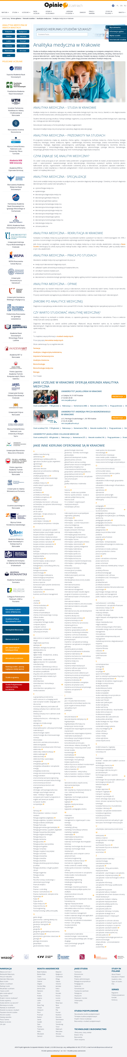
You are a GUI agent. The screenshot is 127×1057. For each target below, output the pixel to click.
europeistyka (37, 804)
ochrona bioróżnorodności (105, 468)
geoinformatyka (38, 934)
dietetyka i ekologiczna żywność (44, 648)
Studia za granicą (12, 677)
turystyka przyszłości (103, 815)
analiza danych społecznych (43, 485)
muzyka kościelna (71, 925)
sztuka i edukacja (102, 733)
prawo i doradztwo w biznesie (106, 558)
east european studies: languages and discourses (46, 703)
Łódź (8, 55)
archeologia (37, 488)
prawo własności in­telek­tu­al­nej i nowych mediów (110, 566)
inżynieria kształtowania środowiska (77, 651)
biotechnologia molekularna (43, 575)
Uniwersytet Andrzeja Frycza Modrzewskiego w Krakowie (85, 413)
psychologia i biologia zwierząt (106, 592)
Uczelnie (25, 12)
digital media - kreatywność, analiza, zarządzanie (45, 656)
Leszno (58, 998)
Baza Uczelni (4, 981)
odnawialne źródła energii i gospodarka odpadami (109, 481)
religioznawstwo (101, 624)
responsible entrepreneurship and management (108, 637)
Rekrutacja (66, 406)
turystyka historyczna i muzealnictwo (108, 806)
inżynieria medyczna (72, 661)
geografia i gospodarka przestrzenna (46, 931)
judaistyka (68, 710)
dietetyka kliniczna (39, 650)
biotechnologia (38, 573)
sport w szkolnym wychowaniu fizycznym (110, 676)
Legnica (39, 998)
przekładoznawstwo (103, 585)
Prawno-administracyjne (82, 979)
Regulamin (115, 993)
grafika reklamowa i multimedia (75, 483)
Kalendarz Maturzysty (7, 979)
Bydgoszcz (23, 31)
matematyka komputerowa (74, 837)
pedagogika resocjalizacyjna (105, 513)
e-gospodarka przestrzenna (43, 697)
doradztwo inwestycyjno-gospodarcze (46, 669)
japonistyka (68, 698)
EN (121, 6)
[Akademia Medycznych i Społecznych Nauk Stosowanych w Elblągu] (63, 956)
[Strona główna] (63, 5)
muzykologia (69, 927)
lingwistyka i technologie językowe (76, 797)
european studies (39, 802)
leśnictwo (68, 787)
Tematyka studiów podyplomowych (85, 1016)
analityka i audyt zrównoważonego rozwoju (45, 479)
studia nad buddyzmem (104, 698)
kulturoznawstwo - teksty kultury (76, 771)
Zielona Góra (60, 1036)
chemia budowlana (40, 605)
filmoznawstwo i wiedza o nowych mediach (45, 814)
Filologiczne (78, 993)
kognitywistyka (70, 721)
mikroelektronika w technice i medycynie (78, 908)
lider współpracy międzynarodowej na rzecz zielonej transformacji (78, 791)
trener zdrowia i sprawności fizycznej (109, 801)
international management (74, 589)
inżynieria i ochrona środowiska (76, 635)
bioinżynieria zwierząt (40, 563)
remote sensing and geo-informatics (108, 627)
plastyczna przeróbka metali (105, 532)
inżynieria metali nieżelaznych (75, 666)
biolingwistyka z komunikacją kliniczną (46, 565)
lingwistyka (68, 795)
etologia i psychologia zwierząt (44, 792)
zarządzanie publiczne (103, 909)
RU (125, 6)
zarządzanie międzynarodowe (106, 901)
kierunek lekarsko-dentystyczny (75, 719)
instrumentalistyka (71, 573)
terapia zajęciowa (102, 789)
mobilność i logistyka (72, 911)
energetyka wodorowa (41, 771)
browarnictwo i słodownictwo (43, 589)
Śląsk (38, 1024)
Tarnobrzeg (59, 1024)
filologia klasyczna (39, 837)
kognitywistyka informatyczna (75, 724)
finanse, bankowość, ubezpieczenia (45, 894)
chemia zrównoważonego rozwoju (45, 615)
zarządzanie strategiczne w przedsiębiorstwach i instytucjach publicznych (107, 915)
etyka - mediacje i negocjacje (43, 795)
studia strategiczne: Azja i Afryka (107, 721)
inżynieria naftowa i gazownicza (76, 668)
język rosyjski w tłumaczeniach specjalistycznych (75, 706)
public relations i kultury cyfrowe (107, 596)
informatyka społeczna (73, 554)
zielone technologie (102, 940)
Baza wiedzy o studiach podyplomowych (87, 1021)
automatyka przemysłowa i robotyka (46, 523)
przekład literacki (101, 582)
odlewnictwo (100, 478)
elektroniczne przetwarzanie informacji (47, 747)
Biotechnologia (39, 364)
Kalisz (57, 988)
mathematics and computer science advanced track (77, 854)
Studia (14, 12)
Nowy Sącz (59, 1003)
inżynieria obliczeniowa (73, 670)
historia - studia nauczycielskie (75, 492)
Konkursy (114, 1000)
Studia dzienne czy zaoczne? (9, 1003)
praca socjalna (101, 554)
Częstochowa (41, 979)
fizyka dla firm (38, 901)
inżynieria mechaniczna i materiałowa (78, 656)
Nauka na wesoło (5, 1022)
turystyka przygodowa (103, 813)
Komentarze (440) (80, 406)
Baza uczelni (36, 12)
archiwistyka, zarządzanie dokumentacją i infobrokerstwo (47, 505)
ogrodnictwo (100, 490)
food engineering (39, 908)
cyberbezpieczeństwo (41, 629)
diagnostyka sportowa (41, 643)
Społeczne (77, 986)
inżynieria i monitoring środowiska (76, 632)
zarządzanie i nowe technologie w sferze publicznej (110, 879)
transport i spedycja (103, 794)
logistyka (68, 802)
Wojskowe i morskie (80, 998)
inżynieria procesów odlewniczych (76, 673)
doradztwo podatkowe (41, 671)
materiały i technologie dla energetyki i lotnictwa (78, 843)
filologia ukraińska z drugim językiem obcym (45, 869)
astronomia (37, 516)
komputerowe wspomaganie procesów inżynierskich (78, 730)
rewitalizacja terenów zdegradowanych (109, 641)
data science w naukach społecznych (46, 638)
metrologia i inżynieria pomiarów (76, 887)
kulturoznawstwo (71, 769)
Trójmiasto (40, 1029)
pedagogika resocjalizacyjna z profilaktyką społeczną (110, 516)
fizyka (35, 899)
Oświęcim (40, 1010)
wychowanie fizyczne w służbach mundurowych (107, 848)
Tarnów (39, 1027)
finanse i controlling (40, 889)
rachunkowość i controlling (105, 603)
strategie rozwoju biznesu (105, 683)
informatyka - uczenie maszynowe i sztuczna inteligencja (77, 524)
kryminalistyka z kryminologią (74, 757)
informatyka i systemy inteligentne (76, 546)
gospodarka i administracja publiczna (77, 472)
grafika (67, 481)
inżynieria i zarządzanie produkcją (76, 642)
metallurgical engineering (73, 882)
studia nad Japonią (102, 705)
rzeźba (98, 658)
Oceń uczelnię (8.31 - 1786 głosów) (46, 406)
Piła (57, 1010)
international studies (72, 613)
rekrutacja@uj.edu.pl (68, 400)
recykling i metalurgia (103, 615)
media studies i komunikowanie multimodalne (75, 876)
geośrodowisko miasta (41, 946)
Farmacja (36, 348)
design (35, 640)
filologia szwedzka (39, 858)
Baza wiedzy (78, 1037)
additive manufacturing (41, 454)
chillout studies (38, 617)
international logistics (72, 587)
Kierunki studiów (69, 12)
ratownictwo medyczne (104, 608)
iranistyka (68, 692)
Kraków (39, 996)
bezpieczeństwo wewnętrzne (43, 544)
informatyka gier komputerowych (76, 537)
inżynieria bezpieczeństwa (74, 618)
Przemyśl (40, 1015)
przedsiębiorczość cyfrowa (105, 575)
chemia (35, 603)
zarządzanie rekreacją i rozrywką (107, 911)
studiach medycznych (65, 336)
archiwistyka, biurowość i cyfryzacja (45, 502)
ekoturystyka (37, 740)
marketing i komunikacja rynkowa (76, 830)
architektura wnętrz (40, 499)
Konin (39, 993)
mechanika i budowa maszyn (75, 861)
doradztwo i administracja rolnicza (45, 667)
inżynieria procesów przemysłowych (77, 675)
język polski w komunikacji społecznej (77, 703)
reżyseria (99, 643)
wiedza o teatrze (102, 838)
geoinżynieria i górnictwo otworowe (45, 936)
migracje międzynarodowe (74, 903)
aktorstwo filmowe (39, 468)
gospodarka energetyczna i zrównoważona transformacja (75, 468)
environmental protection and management (43, 786)
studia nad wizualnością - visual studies (109, 709)
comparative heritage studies (43, 622)
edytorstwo (37, 721)
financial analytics (39, 884)
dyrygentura (37, 678)
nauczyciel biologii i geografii (74, 943)
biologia (36, 568)
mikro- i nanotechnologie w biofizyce (77, 906)
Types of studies (117, 981)
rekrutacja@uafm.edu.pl (70, 423)
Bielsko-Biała (41, 974)
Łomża (58, 1000)
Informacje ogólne (117, 31)
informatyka (69, 518)
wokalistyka (100, 843)
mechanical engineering (73, 858)
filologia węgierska (39, 873)
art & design (37, 509)
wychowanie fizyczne (103, 845)
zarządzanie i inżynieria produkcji (107, 875)
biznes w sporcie (39, 582)
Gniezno (58, 984)
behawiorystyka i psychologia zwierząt (46, 532)
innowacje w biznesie (72, 568)
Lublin (8, 41)
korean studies (70, 750)
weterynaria (100, 835)
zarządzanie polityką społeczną (106, 904)
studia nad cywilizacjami (104, 702)
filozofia (36, 877)
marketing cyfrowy (71, 827)
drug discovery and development (44, 674)
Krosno (58, 996)
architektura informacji (41, 495)
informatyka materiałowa (73, 549)
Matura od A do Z (12, 639)
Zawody (83, 12)
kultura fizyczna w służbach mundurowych (79, 764)
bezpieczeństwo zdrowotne (43, 546)
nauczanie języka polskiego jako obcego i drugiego (79, 940)
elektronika (37, 749)
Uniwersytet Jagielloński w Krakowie (81, 391)
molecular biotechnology (73, 918)
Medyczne (77, 977)
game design (37, 917)
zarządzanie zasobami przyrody (107, 930)
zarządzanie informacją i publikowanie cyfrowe (109, 886)
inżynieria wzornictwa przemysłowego (78, 687)
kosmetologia (69, 752)
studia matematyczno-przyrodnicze (108, 695)
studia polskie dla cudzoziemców (107, 717)
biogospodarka (38, 556)
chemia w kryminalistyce (41, 612)
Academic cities (117, 979)
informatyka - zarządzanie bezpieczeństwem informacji (75, 528)
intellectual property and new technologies (75, 576)
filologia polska (38, 842)
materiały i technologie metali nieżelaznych (75, 850)
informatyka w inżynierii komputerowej (78, 561)
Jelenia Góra (41, 988)
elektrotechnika (38, 756)
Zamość (39, 1036)
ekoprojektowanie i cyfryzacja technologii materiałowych (47, 729)
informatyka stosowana (73, 556)
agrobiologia (37, 464)
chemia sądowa (38, 610)
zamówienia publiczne (103, 863)
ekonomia (36, 725)
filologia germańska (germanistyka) (45, 827)
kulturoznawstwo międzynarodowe (77, 776)
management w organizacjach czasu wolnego (77, 821)
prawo (98, 556)
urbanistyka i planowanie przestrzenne (109, 829)
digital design (37, 652)
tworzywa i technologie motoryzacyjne (109, 822)
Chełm (39, 977)
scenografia (100, 667)
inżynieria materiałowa (72, 654)
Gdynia (58, 981)
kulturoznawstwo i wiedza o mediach (77, 774)
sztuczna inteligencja (103, 729)
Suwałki (39, 1022)
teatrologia (99, 758)
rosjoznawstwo (101, 653)
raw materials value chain (105, 610)
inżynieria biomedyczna (73, 620)
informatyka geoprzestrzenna (75, 535)
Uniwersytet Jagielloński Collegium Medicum (56, 434)
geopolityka (37, 943)
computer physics (39, 624)
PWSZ (76, 1003)
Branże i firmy (78, 1035)
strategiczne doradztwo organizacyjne (109, 681)
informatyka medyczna (72, 551)
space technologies (102, 674)
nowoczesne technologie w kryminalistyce (110, 462)
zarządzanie (100, 866)
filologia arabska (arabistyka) (43, 822)
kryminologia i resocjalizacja (74, 760)
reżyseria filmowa (102, 648)
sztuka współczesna (103, 740)
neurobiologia (100, 452)
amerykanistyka (38, 473)
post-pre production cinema (105, 551)
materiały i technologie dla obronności (78, 846)
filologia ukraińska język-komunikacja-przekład (46, 864)
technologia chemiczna (104, 765)
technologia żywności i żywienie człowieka (107, 776)
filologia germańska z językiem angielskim (47, 830)
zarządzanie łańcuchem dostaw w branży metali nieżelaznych (110, 895)
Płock (39, 1012)
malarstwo (68, 815)
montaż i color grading (72, 923)
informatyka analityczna (73, 532)
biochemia (37, 549)
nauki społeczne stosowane (105, 450)
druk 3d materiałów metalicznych (44, 676)
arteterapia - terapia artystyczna (44, 514)
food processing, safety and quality (45, 911)
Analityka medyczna (44, 18)
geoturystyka (69, 455)
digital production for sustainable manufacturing (44, 663)
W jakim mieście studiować (83, 1019)
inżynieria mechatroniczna (74, 658)
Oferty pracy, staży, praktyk (82, 1032)
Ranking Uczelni (5, 986)
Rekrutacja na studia (6, 1005)
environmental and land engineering (45, 778)
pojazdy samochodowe (104, 537)
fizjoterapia (37, 896)
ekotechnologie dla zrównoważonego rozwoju (46, 736)
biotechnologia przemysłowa (43, 577)
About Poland (116, 974)
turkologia (99, 803)
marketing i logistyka (71, 832)
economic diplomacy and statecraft (45, 706)
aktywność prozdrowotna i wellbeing (46, 471)
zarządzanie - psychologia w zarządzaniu (110, 873)
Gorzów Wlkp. (41, 986)
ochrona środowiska (103, 476)
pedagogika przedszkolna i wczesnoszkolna (105, 509)
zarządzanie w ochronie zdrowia (107, 920)
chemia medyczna (39, 608)
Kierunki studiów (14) (96, 437)
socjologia (99, 671)
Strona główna (16, 18)
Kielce (57, 991)
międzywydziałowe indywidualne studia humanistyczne (78, 900)
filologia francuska (39, 825)
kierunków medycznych (54, 340)
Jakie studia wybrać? (6, 993)
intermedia (68, 582)
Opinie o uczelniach (50, 12)
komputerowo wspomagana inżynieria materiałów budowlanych (78, 734)
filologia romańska (39, 849)
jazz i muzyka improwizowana (75, 701)
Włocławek (40, 1034)
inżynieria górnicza (71, 625)
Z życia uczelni (4, 991)
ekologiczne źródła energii (42, 723)
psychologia (100, 589)
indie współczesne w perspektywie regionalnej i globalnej (77, 514)
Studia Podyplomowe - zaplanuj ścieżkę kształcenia (14, 686)
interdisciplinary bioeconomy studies (77, 580)
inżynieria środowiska (72, 680)
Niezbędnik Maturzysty (14, 630)
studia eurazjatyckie (103, 690)
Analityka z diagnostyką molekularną (47, 352)
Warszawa (9, 51)
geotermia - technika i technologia (76, 452)
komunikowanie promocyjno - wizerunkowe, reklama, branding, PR (77, 744)
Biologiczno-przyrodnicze (82, 981)
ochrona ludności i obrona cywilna (108, 473)
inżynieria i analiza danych (74, 627)
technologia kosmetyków (104, 768)
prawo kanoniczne (102, 561)
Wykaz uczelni (115, 35)
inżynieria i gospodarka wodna (75, 630)
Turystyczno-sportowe (81, 991)
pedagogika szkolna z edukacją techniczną (110, 525)
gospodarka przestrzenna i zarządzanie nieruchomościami (78, 477)
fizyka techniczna (39, 906)
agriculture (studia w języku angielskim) (46, 461)
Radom (39, 1017)
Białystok (8, 31)
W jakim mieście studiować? (9, 998)
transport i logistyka (102, 791)
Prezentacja (117, 396)
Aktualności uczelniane (14, 658)
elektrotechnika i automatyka (43, 759)
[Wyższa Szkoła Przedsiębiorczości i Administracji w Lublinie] (100, 956)
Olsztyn (39, 1008)
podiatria (99, 535)
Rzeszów (8, 46)
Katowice (23, 36)
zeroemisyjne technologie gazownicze (109, 937)
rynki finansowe (101, 655)
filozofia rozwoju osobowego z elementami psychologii (44, 881)
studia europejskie (102, 693)
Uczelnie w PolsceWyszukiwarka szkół (13, 620)
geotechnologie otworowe (74, 450)
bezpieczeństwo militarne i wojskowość (47, 539)
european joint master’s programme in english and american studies (46, 798)
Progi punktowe (116, 406)
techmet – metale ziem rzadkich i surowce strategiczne (110, 762)
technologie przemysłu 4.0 (105, 782)
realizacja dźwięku (102, 612)
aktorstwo (36, 466)
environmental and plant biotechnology (47, 780)
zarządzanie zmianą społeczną (106, 932)
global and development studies (76, 457)
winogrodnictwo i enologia (105, 840)
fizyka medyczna (39, 903)
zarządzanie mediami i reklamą (106, 899)
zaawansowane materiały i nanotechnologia (105, 860)
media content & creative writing (76, 865)
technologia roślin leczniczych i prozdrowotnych (106, 771)
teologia (98, 787)
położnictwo (100, 546)
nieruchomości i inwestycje (105, 455)
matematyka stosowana (73, 839)
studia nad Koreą (102, 707)
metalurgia (68, 884)
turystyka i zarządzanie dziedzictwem (109, 811)
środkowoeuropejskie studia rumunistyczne (106, 750)
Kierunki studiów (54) (98, 428)
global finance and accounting (75, 462)
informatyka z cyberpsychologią (76, 563)
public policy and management (106, 594)
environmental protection (42, 783)
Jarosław (58, 986)
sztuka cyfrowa (101, 731)
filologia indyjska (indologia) (42, 834)
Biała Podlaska (42, 972)
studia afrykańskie (102, 686)
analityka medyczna (40, 483)
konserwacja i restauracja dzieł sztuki (78, 748)
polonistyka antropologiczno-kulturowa (109, 544)
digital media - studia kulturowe (44, 659)
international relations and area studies (78, 604)
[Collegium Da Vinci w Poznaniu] (26, 956)
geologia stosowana (40, 941)
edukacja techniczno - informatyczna (46, 718)
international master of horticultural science (77, 597)
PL (118, 6)
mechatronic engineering (73, 863)
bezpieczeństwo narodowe (43, 542)
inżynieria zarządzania (72, 689)
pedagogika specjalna (103, 520)
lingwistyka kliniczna (71, 799)
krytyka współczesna (72, 762)
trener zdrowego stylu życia (105, 799)
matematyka (69, 834)
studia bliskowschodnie (104, 688)
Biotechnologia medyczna (43, 368)
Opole (58, 1008)
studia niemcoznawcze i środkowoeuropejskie (104, 713)
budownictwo (38, 592)
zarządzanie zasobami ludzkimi (106, 928)
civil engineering (38, 620)
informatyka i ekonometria (74, 544)
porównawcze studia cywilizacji (107, 549)
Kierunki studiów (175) (98, 406)
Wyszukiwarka (115, 27)
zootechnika (100, 947)
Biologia (36, 372)
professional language (103, 573)
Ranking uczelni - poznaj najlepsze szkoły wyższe (15, 668)
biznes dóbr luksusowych (42, 580)
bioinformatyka (38, 558)
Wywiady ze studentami (7, 1008)
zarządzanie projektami (104, 906)
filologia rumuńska (39, 853)
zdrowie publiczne (102, 935)
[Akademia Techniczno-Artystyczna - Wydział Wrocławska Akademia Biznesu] (82, 956)
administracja (38, 457)
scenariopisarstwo (102, 664)
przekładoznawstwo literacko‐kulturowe (110, 587)
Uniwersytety (78, 1000)
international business (72, 585)
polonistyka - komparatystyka (106, 542)
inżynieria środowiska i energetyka (76, 682)
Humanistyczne (79, 988)
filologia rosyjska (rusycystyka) (43, 851)
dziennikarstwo (38, 681)
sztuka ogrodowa (102, 738)
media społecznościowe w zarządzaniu (78, 873)
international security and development (78, 611)
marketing (68, 825)
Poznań (23, 41)
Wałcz (39, 1031)
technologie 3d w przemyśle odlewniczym (110, 780)
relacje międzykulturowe (104, 622)
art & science (38, 511)
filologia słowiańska (40, 856)
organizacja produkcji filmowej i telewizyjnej (106, 498)
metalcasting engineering (73, 880)
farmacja (36, 811)
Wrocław (23, 51)
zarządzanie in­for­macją (104, 882)
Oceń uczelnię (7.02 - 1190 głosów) (46, 428)
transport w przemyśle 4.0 (105, 796)
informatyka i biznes (71, 539)
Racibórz (58, 1015)
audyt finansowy (39, 519)
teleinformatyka (101, 784)
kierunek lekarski (70, 717)
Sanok (39, 1019)
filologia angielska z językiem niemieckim (47, 820)
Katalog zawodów (5, 1017)
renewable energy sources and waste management (109, 630)
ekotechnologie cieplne (41, 733)
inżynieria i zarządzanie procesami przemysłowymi (77, 638)
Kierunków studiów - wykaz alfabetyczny (13, 610)
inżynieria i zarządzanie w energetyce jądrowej (77, 645)
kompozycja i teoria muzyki (74, 726)
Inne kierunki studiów (118, 40)
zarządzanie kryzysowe (104, 889)
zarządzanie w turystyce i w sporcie (108, 925)
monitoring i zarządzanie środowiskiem (78, 920)
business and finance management (45, 594)
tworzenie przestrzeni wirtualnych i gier (109, 820)
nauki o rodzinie (70, 946)
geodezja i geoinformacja (42, 922)
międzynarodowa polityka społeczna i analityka (78, 890)
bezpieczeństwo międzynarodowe (45, 537)
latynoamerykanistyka (72, 785)
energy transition (39, 776)
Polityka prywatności (118, 995)
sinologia (99, 669)
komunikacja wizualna (72, 740)
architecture (37, 490)
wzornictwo (100, 852)
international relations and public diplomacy (76, 607)
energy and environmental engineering (46, 773)
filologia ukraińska (39, 861)
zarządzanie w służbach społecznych (109, 923)
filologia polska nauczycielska (43, 844)
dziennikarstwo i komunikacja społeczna (43, 684)
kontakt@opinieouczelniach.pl (101, 1047)
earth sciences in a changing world (45, 699)
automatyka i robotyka (41, 521)
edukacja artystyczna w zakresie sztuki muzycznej (46, 715)
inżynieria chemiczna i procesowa (76, 623)
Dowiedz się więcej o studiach (9, 1010)
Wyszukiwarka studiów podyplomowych (87, 1014)
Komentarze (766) (80, 428)
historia (67, 490)
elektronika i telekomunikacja (43, 752)
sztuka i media (101, 736)
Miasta (121, 12)
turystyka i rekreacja (103, 808)
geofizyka (36, 927)
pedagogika (100, 506)
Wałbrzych (59, 1029)
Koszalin (58, 993)
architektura (37, 492)
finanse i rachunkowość (41, 892)
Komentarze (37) (79, 437)
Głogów (39, 984)
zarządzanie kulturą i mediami (106, 892)
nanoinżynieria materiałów (74, 934)
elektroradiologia (39, 754)
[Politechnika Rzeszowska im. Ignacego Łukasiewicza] (45, 956)
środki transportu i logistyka (105, 747)
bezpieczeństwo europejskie (43, 535)
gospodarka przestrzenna (74, 474)
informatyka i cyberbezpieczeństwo (77, 542)
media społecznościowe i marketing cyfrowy (77, 869)
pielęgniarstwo (101, 530)
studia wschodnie (102, 724)
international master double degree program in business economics (77, 593)
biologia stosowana (40, 570)
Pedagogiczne (78, 984)
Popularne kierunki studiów (8, 1012)
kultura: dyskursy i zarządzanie (75, 767)
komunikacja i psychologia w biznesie (77, 738)
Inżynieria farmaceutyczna (43, 356)
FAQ (113, 984)
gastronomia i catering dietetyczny (45, 919)
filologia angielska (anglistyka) (43, 818)
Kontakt (114, 997)
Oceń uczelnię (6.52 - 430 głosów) (46, 437)
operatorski (100, 492)
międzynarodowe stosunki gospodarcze (74, 895)
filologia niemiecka (39, 839)
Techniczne (77, 972)
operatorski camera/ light (104, 495)
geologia (36, 939)
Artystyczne (78, 996)
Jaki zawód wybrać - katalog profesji (13, 649)
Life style (2, 1024)
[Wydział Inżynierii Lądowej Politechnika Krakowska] (8, 956)
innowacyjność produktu (73, 570)
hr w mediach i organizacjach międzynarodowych (75, 503)
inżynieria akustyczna (72, 616)
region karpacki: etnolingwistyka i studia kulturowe (109, 618)
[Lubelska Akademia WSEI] (119, 956)
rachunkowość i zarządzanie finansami (109, 605)
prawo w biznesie (102, 563)
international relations (72, 601)
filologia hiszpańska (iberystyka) (44, 832)
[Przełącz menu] (107, 27)
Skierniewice (60, 1019)
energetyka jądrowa (40, 764)
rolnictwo (99, 651)
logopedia (68, 806)
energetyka (37, 761)
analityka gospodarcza (41, 476)
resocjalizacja (100, 634)
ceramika (36, 601)
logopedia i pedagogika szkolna (75, 809)
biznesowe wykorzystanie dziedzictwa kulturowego (46, 586)
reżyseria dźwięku (102, 646)
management (69, 818)
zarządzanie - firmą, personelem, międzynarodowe (107, 869)
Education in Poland (118, 977)
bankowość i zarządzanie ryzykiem (45, 530)
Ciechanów (59, 977)
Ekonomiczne (78, 974)
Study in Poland (108, 12)
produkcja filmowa (102, 570)
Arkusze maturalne (6, 977)
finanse (35, 887)
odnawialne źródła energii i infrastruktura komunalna (110, 486)
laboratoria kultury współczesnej (76, 783)
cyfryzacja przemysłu (40, 632)
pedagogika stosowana (104, 523)
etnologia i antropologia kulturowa (45, 790)
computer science (39, 627)
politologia (99, 539)
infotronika (68, 565)
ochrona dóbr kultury (103, 471)
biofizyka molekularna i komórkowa (45, 554)
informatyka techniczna (73, 558)
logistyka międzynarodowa (74, 804)
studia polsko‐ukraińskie (104, 719)
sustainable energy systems (105, 726)
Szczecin (23, 46)
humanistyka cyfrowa (72, 507)
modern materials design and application (79, 915)
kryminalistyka (69, 755)
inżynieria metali (70, 663)
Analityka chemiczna (41, 360)
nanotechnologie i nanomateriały (76, 936)
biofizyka (36, 551)
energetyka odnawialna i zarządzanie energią (46, 767)
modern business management (75, 913)
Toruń (57, 1027)
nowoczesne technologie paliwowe (108, 460)
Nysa (57, 1005)
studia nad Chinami (102, 700)
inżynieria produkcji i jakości (74, 677)
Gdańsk (9, 36)
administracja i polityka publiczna (44, 459)
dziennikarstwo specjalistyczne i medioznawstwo (44, 689)
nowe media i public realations (106, 457)
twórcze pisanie (101, 818)
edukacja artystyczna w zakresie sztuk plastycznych (46, 710)
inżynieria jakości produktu (74, 649)
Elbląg (57, 979)
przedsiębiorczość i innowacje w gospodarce (107, 578)
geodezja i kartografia (41, 924)
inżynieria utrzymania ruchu (74, 685)
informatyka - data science (74, 520)
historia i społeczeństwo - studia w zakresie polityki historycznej (77, 496)
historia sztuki (69, 499)
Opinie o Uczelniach (6, 984)
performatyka (100, 527)
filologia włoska (38, 875)
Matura (4, 12)
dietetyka (36, 645)
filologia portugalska (40, 846)
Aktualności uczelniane (7, 988)
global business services (73, 460)
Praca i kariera (92, 12)
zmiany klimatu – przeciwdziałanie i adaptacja (108, 943)
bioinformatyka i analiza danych (44, 561)
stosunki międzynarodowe (105, 678)
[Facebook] (113, 5)
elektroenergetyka (39, 745)
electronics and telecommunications (46, 742)
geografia (36, 929)
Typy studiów (4, 996)
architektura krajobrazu (41, 497)
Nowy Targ (40, 1005)
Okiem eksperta (79, 1040)
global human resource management (77, 464)
